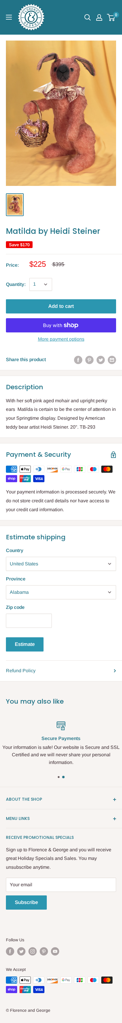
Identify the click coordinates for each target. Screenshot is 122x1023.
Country (14, 550)
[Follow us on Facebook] (10, 951)
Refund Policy (21, 670)
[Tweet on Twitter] (101, 359)
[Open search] (87, 17)
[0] (111, 17)
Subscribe (26, 902)
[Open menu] (9, 17)
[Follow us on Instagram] (32, 951)
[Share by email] (112, 359)
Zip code (15, 607)
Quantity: (16, 284)
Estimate (25, 644)
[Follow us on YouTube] (55, 951)
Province (15, 578)
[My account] (99, 17)
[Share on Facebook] (78, 359)
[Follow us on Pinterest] (44, 951)
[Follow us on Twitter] (21, 951)
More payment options (61, 339)
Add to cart (61, 306)
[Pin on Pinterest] (89, 359)
